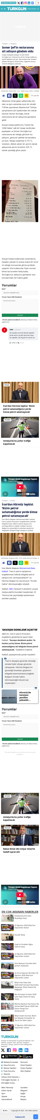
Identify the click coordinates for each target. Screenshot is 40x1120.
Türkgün (5, 44)
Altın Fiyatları (25, 1071)
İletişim (23, 1099)
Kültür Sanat (6, 1090)
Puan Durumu (9, 1071)
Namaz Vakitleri (10, 1068)
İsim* (4, 289)
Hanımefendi (6, 1099)
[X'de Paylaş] (15, 96)
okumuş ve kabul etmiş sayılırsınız (19, 321)
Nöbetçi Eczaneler (11, 1062)
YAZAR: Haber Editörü (27, 91)
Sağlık (22, 1093)
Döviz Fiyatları (26, 1065)
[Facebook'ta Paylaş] (9, 96)
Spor (3, 1093)
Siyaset (4, 1096)
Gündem (24, 1087)
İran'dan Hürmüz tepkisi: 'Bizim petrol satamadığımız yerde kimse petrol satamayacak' (19, 409)
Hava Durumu (9, 1065)
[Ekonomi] (20, 835)
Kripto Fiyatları (26, 1068)
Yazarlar (7, 1074)
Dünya (12, 501)
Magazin (13, 44)
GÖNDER (20, 315)
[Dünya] (20, 392)
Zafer (12, 330)
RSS (5, 1111)
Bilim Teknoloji (7, 1087)
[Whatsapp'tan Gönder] (21, 96)
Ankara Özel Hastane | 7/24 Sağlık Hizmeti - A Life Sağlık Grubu (10, 1080)
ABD (11, 589)
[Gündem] (20, 427)
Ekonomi (24, 1062)
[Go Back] (35, 1116)
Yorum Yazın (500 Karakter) (12, 297)
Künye (22, 1096)
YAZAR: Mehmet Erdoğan (30, 558)
